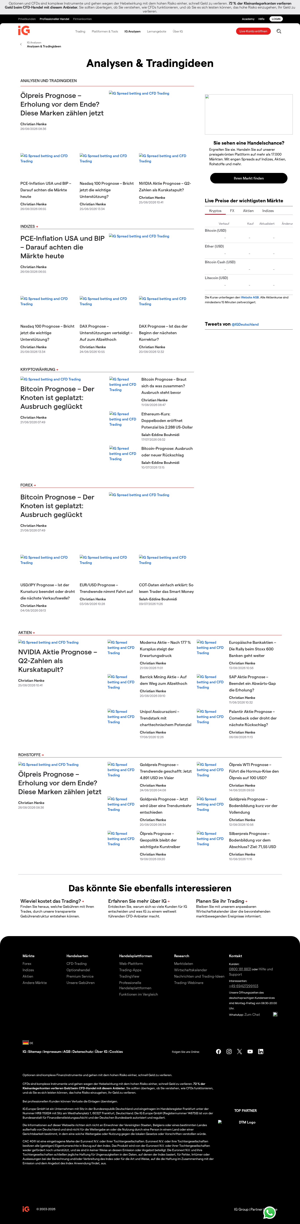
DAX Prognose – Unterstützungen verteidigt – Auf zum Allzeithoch (106, 332)
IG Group (241, 1209)
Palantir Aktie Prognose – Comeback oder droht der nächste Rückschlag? (253, 718)
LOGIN (276, 18)
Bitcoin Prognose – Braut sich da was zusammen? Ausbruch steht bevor (163, 386)
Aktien (248, 210)
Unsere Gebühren (81, 982)
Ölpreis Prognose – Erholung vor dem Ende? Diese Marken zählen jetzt (62, 104)
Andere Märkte (35, 982)
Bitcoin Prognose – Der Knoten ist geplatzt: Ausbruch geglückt (57, 397)
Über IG (178, 31)
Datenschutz (82, 1051)
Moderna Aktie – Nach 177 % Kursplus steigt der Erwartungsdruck (165, 649)
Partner (256, 1209)
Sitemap (35, 1051)
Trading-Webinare (188, 982)
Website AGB (250, 297)
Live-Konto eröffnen (253, 31)
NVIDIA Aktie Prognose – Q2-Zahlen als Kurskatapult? (57, 660)
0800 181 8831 (240, 969)
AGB (66, 1051)
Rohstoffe (29, 754)
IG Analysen (133, 31)
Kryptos (215, 210)
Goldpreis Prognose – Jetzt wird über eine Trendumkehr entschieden (166, 805)
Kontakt (235, 956)
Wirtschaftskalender (190, 970)
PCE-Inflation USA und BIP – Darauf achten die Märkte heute (45, 190)
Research (181, 956)
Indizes (27, 226)
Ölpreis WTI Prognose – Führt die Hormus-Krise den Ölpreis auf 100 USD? (254, 771)
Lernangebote (156, 31)
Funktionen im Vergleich (138, 994)
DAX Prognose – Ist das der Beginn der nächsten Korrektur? (163, 332)
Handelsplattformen (135, 956)
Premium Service (80, 976)
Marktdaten (183, 963)
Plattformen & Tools (105, 31)
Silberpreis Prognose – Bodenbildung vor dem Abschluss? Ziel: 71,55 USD (252, 840)
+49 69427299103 (243, 986)
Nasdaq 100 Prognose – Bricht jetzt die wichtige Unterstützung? (107, 190)
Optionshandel (78, 970)
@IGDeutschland (245, 324)
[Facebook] (218, 1051)
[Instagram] (229, 1051)
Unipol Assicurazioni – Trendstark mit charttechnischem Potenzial (165, 718)
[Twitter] (239, 1051)
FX (232, 210)
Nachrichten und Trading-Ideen (199, 976)
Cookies (116, 1051)
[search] (279, 31)
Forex (26, 485)
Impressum (52, 1051)
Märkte (28, 956)
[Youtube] (250, 1051)
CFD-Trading (77, 963)
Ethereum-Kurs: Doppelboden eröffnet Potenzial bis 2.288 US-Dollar (167, 420)
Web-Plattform (131, 963)
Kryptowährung (37, 369)
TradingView (129, 976)
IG (24, 1051)
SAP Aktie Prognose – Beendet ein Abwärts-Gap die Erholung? (252, 683)
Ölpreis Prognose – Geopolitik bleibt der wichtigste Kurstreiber (160, 840)
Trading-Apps (130, 970)
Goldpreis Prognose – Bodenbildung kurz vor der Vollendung (253, 805)
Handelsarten (77, 956)
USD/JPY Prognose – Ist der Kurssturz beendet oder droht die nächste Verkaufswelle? (47, 591)
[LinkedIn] (260, 1051)
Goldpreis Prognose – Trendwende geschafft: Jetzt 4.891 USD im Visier (166, 771)
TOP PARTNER (245, 1110)
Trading (80, 31)
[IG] (24, 31)
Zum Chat (252, 1014)
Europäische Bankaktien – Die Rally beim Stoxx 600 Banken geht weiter (252, 649)
